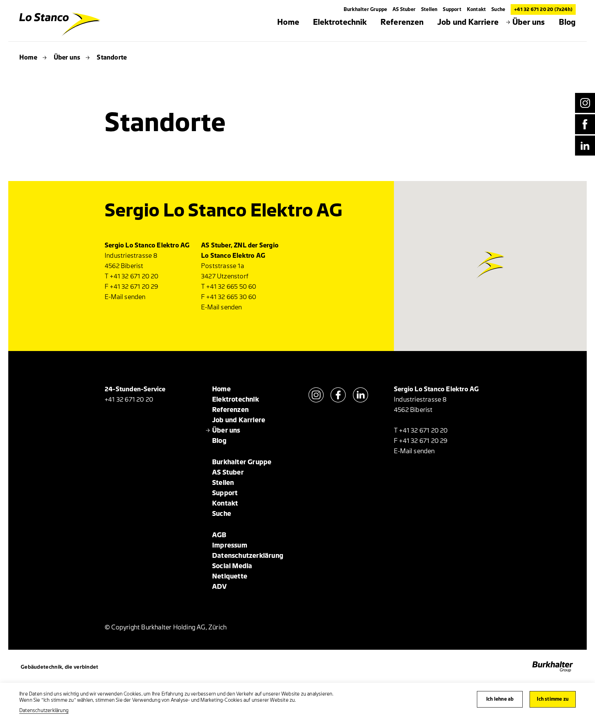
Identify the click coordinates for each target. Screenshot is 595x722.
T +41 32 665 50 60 (229, 286)
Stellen (429, 9)
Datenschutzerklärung (44, 710)
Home (28, 57)
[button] (490, 251)
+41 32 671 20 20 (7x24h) (543, 9)
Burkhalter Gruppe (365, 9)
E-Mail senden (125, 297)
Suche (498, 9)
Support (452, 9)
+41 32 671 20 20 (129, 399)
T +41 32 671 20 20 (132, 276)
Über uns (67, 57)
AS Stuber (404, 9)
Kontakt (476, 9)
